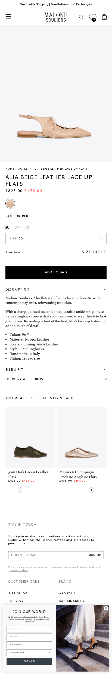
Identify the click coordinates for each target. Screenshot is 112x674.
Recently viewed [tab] (57, 398)
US (27, 227)
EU (7, 227)
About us (67, 593)
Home (9, 168)
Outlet (23, 168)
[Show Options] (49, 652)
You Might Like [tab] (20, 398)
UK (17, 227)
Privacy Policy (18, 570)
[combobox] (28, 652)
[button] (29, 155)
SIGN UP (94, 555)
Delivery (16, 601)
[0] (92, 17)
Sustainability (72, 601)
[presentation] (20, 490)
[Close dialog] (106, 608)
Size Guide (94, 252)
